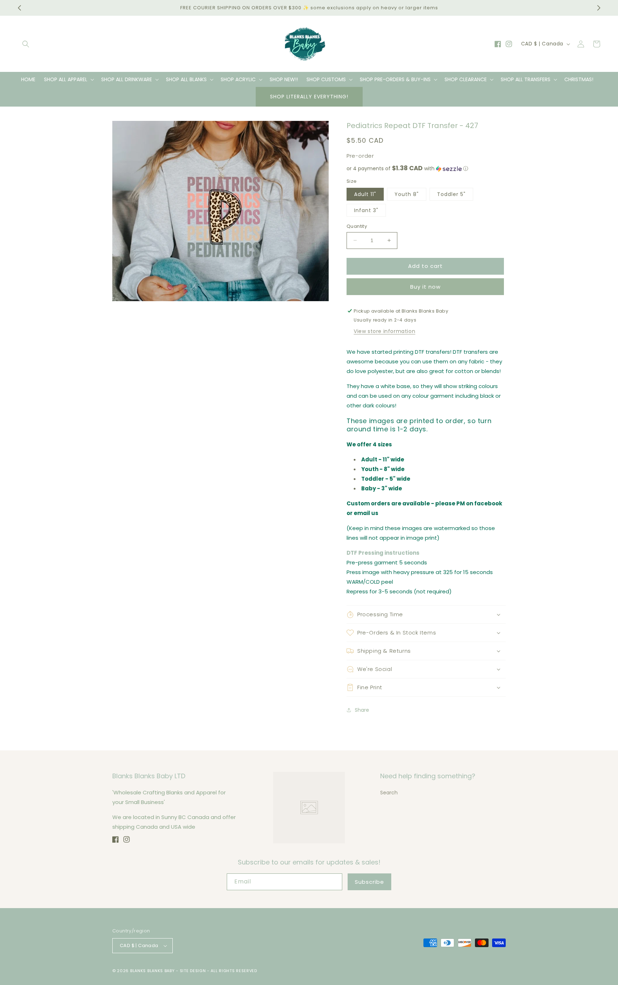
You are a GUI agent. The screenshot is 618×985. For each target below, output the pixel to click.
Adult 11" (365, 194)
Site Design (193, 971)
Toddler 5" (451, 194)
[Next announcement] (599, 8)
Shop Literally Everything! (309, 96)
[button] (26, 44)
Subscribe (369, 882)
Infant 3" (366, 210)
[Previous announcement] (19, 8)
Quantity (357, 226)
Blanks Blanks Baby (152, 971)
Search (389, 792)
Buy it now (425, 286)
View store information (384, 331)
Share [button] (362, 710)
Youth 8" (406, 194)
